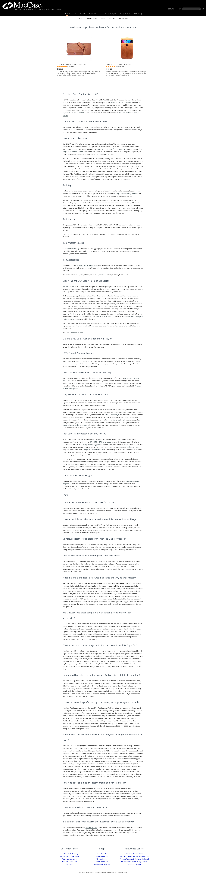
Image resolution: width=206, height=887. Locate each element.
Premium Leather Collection (121, 102)
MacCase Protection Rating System (134, 861)
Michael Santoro (91, 827)
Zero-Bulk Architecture (104, 316)
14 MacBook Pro (102, 861)
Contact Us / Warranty (69, 854)
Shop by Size (125, 13)
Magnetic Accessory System (73, 152)
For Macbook (80, 13)
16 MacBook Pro (102, 856)
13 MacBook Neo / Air (102, 864)
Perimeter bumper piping (114, 420)
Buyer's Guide (101, 275)
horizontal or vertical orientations (75, 425)
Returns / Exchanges (69, 859)
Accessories (123, 18)
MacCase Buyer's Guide (134, 854)
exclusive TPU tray (103, 149)
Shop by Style (110, 13)
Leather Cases (91, 18)
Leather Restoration (69, 861)
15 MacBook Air (102, 859)
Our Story (138, 13)
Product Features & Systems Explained (134, 859)
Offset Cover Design (118, 149)
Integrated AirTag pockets (92, 444)
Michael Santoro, (69, 286)
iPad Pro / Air (102, 854)
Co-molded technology (71, 248)
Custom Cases (95, 13)
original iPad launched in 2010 (73, 113)
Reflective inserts (133, 447)
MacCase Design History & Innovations (134, 856)
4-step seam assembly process (126, 193)
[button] (62, 66)
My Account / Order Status (70, 856)
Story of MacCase (76, 333)
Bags (103, 18)
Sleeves (112, 18)
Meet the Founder (134, 864)
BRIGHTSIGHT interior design (101, 442)
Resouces (69, 864)
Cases (80, 18)
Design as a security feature (93, 450)
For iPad (67, 13)
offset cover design (112, 415)
